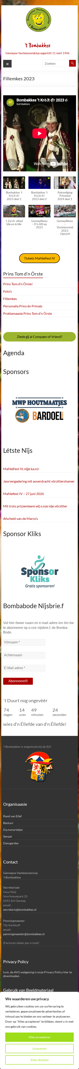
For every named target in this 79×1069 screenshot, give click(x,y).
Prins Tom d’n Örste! (18, 284)
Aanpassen (39, 1048)
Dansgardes (11, 843)
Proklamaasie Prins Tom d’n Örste (27, 313)
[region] (39, 1030)
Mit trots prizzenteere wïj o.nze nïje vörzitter (35, 506)
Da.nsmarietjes (13, 829)
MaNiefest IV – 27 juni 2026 (23, 494)
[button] (14, 190)
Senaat (7, 836)
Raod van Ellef (12, 816)
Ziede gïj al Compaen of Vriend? (39, 337)
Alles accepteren (39, 1037)
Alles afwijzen (40, 1060)
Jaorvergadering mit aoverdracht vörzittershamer (39, 481)
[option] (40, 412)
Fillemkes (10, 299)
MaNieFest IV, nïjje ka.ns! (21, 469)
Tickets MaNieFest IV (39, 258)
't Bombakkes (37, 46)
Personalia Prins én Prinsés (22, 306)
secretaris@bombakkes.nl (19, 909)
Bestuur (8, 823)
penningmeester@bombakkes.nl (24, 934)
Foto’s (7, 291)
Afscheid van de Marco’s (20, 518)
